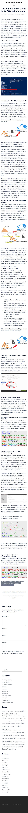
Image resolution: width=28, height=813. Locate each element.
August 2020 (5, 778)
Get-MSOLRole (4, 723)
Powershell (5, 693)
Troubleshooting (6, 700)
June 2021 (4, 760)
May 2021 (4, 763)
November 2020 (6, 774)
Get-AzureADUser (19, 721)
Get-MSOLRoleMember (11, 723)
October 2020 (5, 776)
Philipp (4, 14)
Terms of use (4, 804)
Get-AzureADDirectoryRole (21, 718)
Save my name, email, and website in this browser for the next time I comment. (13, 652)
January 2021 (5, 772)
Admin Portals (5, 682)
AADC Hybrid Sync (19, 14)
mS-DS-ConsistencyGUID (16, 210)
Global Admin (18, 723)
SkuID (21, 746)
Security (4, 698)
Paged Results (20, 738)
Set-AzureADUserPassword (20, 744)
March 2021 (5, 767)
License (5, 733)
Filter (4, 718)
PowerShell (7, 741)
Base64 (10, 581)
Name (4, 628)
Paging (24, 738)
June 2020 (5, 783)
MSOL (22, 735)
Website (4, 642)
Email (4, 635)
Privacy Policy (17, 804)
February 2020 (6, 789)
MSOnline (4, 738)
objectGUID (17, 583)
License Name (13, 733)
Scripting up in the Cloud (14, 2)
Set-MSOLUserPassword (6, 746)
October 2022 (5, 758)
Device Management (7, 684)
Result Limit (8, 744)
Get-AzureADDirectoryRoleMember (8, 721)
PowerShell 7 (16, 741)
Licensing (4, 689)
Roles (11, 744)
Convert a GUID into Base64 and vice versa (14, 592)
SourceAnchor (5, 585)
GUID (15, 581)
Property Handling (6, 695)
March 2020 (5, 787)
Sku (18, 746)
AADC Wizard (12, 711)
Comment (5, 616)
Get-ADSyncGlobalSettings (11, 718)
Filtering (4, 686)
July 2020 (4, 780)
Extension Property (22, 716)
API (23, 711)
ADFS (16, 711)
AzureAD (4, 714)
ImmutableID (21, 581)
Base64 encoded (18, 105)
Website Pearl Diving (7, 702)
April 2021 (4, 765)
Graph (23, 723)
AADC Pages (4, 581)
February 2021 (5, 769)
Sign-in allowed (13, 746)
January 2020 (5, 792)
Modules (20, 733)
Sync (12, 585)
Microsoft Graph (6, 691)
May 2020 (4, 785)
